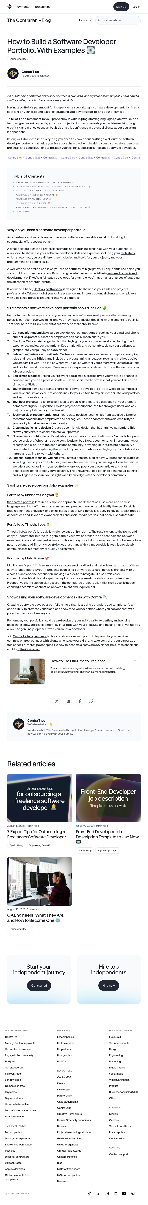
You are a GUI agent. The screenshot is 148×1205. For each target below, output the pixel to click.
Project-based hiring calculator (74, 1132)
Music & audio (117, 1067)
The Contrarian (29, 649)
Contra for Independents (30, 636)
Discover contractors (17, 1156)
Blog (59, 1162)
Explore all (115, 1036)
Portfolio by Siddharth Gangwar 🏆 (37, 195)
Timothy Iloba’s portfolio (23, 531)
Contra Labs (64, 1107)
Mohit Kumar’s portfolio (22, 565)
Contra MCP (64, 1077)
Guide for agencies (67, 1144)
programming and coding (24, 261)
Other (112, 1098)
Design (113, 1049)
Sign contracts (13, 1073)
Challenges (63, 1089)
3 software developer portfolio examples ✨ (42, 191)
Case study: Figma (67, 1101)
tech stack (128, 253)
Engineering (116, 1055)
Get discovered (14, 1067)
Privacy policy (117, 1132)
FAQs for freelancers (68, 1168)
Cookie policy (117, 1138)
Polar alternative (14, 1116)
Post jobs (10, 1150)
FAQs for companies (68, 1175)
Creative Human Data (69, 1113)
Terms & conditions (120, 1126)
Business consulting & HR (123, 1091)
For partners (64, 1049)
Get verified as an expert (19, 1049)
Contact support (118, 1154)
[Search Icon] (118, 20)
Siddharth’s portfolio (20, 502)
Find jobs (10, 1061)
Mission (113, 1113)
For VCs (61, 1061)
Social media (116, 1073)
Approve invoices (15, 1168)
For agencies (64, 1055)
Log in (136, 6)
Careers (114, 1120)
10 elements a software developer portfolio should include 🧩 (53, 187)
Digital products (14, 1098)
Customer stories (67, 1156)
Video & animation (119, 1079)
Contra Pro (11, 1036)
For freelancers (65, 1043)
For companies (13, 1132)
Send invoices (13, 1079)
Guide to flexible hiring (69, 1138)
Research (62, 1126)
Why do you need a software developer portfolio (45, 182)
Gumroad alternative (17, 1104)
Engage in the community (19, 1055)
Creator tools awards (69, 1150)
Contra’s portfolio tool (48, 289)
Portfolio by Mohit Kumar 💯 (33, 203)
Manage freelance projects (20, 1043)
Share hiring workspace (18, 1144)
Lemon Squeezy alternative (20, 1110)
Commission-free (15, 1085)
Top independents (119, 1043)
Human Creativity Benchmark (74, 1120)
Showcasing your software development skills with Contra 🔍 (53, 207)
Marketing (115, 1061)
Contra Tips (22, 211)
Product (113, 1085)
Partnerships (64, 1095)
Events (61, 1083)
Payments (22, 6)
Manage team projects (18, 1138)
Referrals (62, 1181)
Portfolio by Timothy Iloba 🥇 (33, 199)
